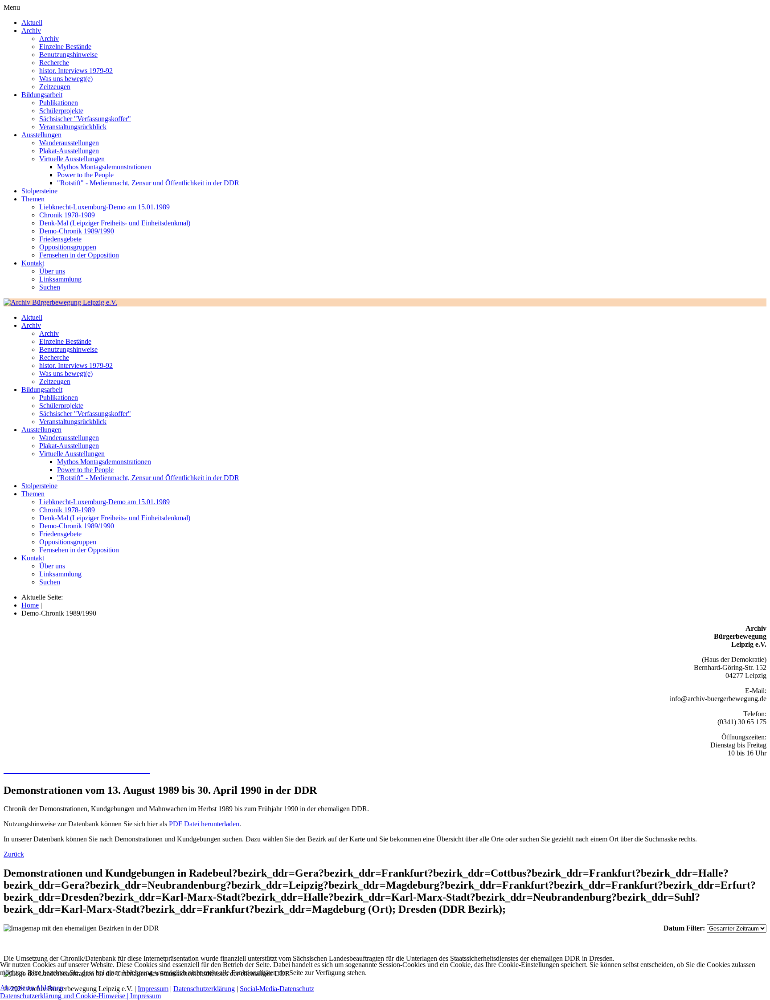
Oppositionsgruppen (67, 247)
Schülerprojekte (61, 110)
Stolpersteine (39, 191)
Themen (33, 199)
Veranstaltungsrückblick (72, 127)
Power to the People (85, 175)
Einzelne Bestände (65, 46)
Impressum (145, 996)
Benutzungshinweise (68, 54)
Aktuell (31, 22)
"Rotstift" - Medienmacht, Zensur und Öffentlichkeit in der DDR (148, 183)
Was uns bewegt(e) (66, 78)
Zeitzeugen (54, 86)
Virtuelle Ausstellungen (72, 159)
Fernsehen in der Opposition (79, 255)
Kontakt (32, 263)
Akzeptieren (17, 988)
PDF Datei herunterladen (204, 824)
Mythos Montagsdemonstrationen (104, 167)
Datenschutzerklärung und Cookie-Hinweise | (65, 996)
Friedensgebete (60, 239)
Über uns (52, 271)
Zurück (14, 854)
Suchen (49, 287)
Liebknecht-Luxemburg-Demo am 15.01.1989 (104, 207)
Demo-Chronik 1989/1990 (76, 231)
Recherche (54, 62)
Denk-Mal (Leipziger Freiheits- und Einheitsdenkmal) (114, 223)
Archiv (31, 30)
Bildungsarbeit (41, 94)
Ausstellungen (41, 135)
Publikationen (58, 102)
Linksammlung (60, 279)
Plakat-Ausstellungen (69, 151)
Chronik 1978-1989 (67, 215)
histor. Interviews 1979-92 (76, 70)
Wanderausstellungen (69, 143)
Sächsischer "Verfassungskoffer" (85, 118)
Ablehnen (49, 988)
